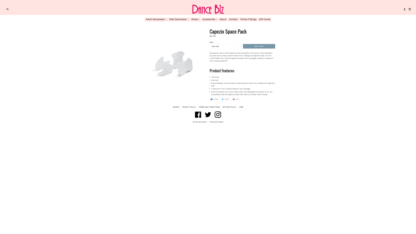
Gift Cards (264, 19)
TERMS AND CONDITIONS (209, 107)
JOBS (241, 107)
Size (211, 42)
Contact (233, 19)
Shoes (196, 19)
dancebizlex (203, 122)
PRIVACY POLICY (189, 107)
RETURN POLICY (229, 107)
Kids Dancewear (179, 19)
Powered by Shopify (216, 122)
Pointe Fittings (248, 19)
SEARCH (176, 107)
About (223, 19)
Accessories (210, 19)
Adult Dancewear (157, 19)
